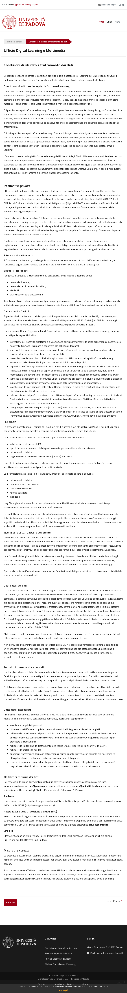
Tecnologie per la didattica (58, 953)
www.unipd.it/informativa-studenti (76, 324)
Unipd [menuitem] (109, 21)
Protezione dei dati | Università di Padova (25, 840)
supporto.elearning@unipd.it (25, 4)
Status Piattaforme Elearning (60, 964)
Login (122, 5)
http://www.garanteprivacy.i (40, 805)
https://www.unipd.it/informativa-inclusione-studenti (88, 416)
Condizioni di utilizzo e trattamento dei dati (91, 986)
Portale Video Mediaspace (58, 959)
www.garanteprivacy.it (26, 211)
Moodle (85, 978)
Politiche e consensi (15, 41)
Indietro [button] (10, 902)
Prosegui (63, 990)
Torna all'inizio (112, 901)
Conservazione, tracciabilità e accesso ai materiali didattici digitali (45, 986)
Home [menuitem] (101, 21)
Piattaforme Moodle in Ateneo (61, 948)
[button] (107, 4)
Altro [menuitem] (117, 21)
